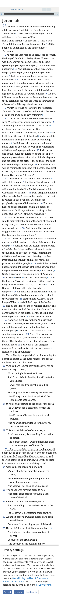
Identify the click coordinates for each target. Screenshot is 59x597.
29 (19, 344)
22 (50, 277)
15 (6, 217)
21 (4, 277)
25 (21, 298)
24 (15, 291)
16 (23, 228)
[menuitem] (4, 4)
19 (44, 256)
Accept (7, 591)
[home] (4, 4)
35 (4, 489)
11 (36, 164)
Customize (31, 591)
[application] (29, 14)
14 (41, 203)
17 (6, 238)
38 (4, 528)
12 (6, 178)
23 (35, 284)
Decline (19, 591)
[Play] (2, 14)
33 (6, 449)
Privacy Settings (44, 584)
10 (38, 150)
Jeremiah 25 (17, 9)
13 (30, 192)
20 (34, 263)
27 (6, 319)
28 (27, 334)
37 (4, 516)
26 (4, 305)
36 (4, 501)
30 (4, 365)
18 (12, 245)
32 (4, 430)
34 (4, 466)
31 (4, 403)
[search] (55, 3)
